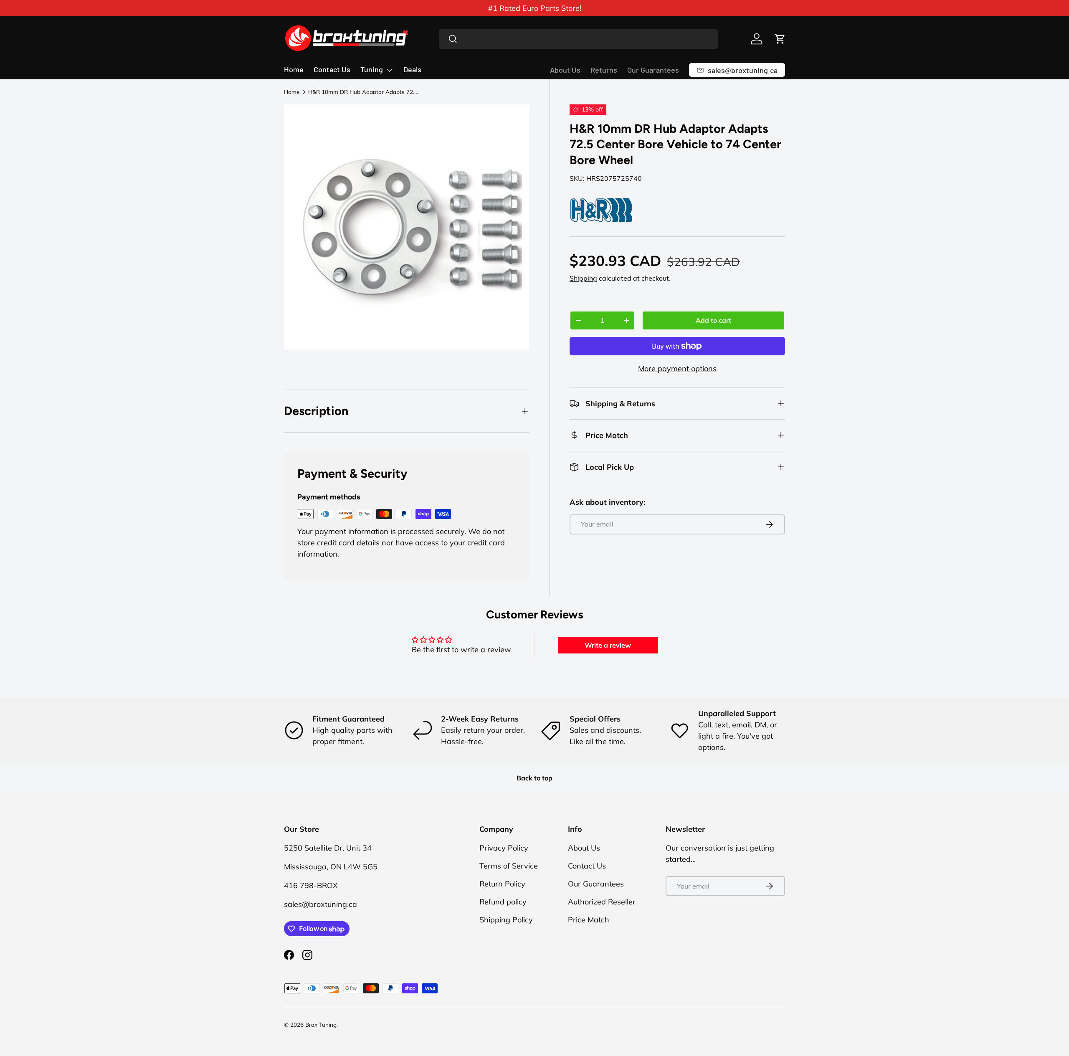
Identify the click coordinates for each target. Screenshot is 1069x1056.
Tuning (371, 69)
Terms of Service (508, 866)
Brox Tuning (321, 1024)
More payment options (677, 368)
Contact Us (332, 69)
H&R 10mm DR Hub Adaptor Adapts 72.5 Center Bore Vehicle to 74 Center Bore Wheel (364, 92)
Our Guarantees (653, 69)
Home (294, 69)
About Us (565, 69)
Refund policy (503, 902)
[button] (780, 39)
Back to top (534, 778)
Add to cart (713, 320)
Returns (603, 69)
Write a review (608, 645)
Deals (412, 69)
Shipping (583, 278)
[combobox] (578, 39)
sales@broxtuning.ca (320, 904)
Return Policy (502, 884)
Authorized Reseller (602, 902)
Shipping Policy (506, 919)
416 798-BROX (311, 885)
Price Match (588, 919)
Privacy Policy (503, 848)
